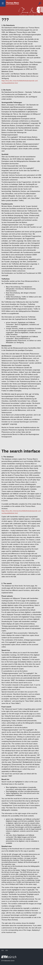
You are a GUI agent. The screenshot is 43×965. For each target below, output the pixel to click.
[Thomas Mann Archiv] (31, 11)
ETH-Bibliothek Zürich (7, 960)
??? (12, 3)
